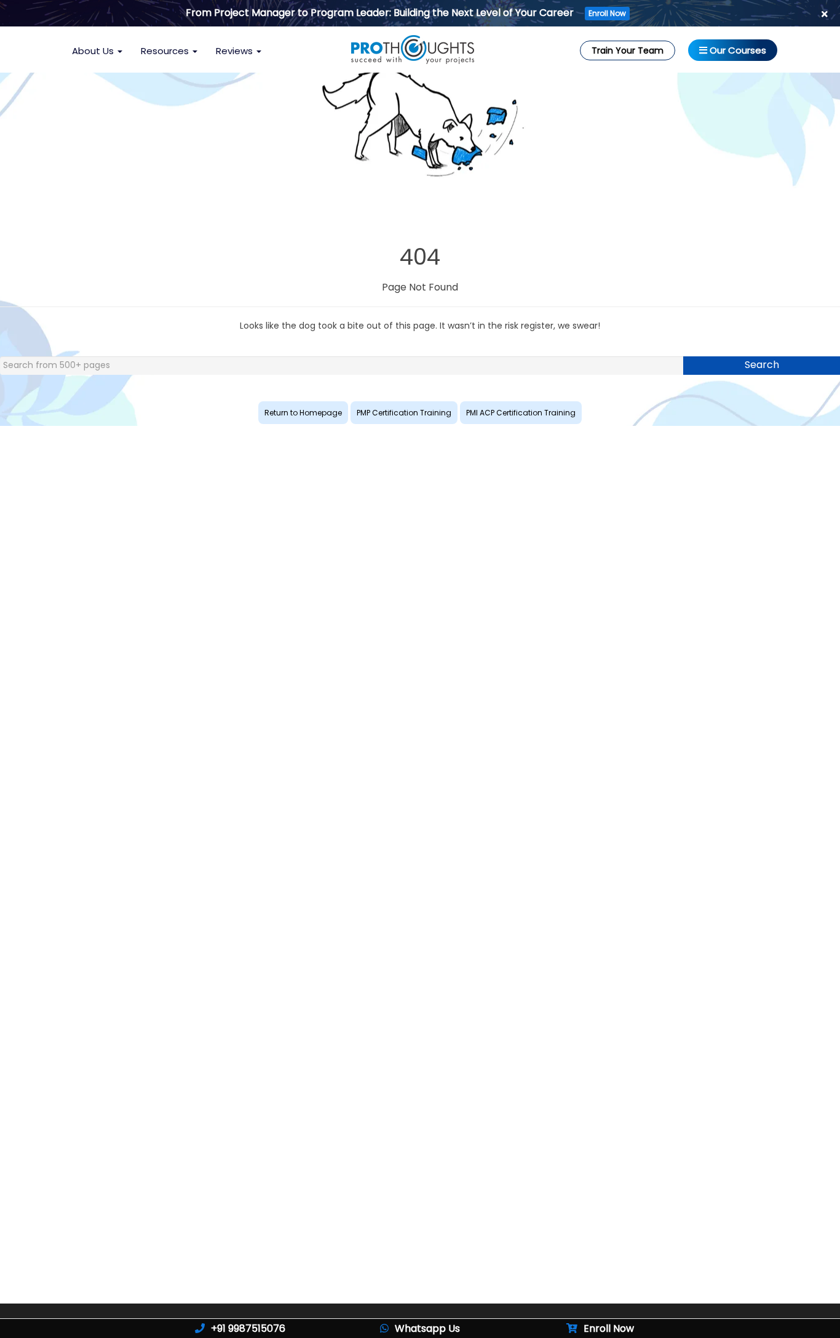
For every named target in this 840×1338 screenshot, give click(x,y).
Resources (166, 50)
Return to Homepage (303, 412)
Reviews (235, 50)
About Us (94, 50)
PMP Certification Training (404, 412)
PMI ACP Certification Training (521, 412)
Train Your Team (628, 50)
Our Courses (736, 50)
